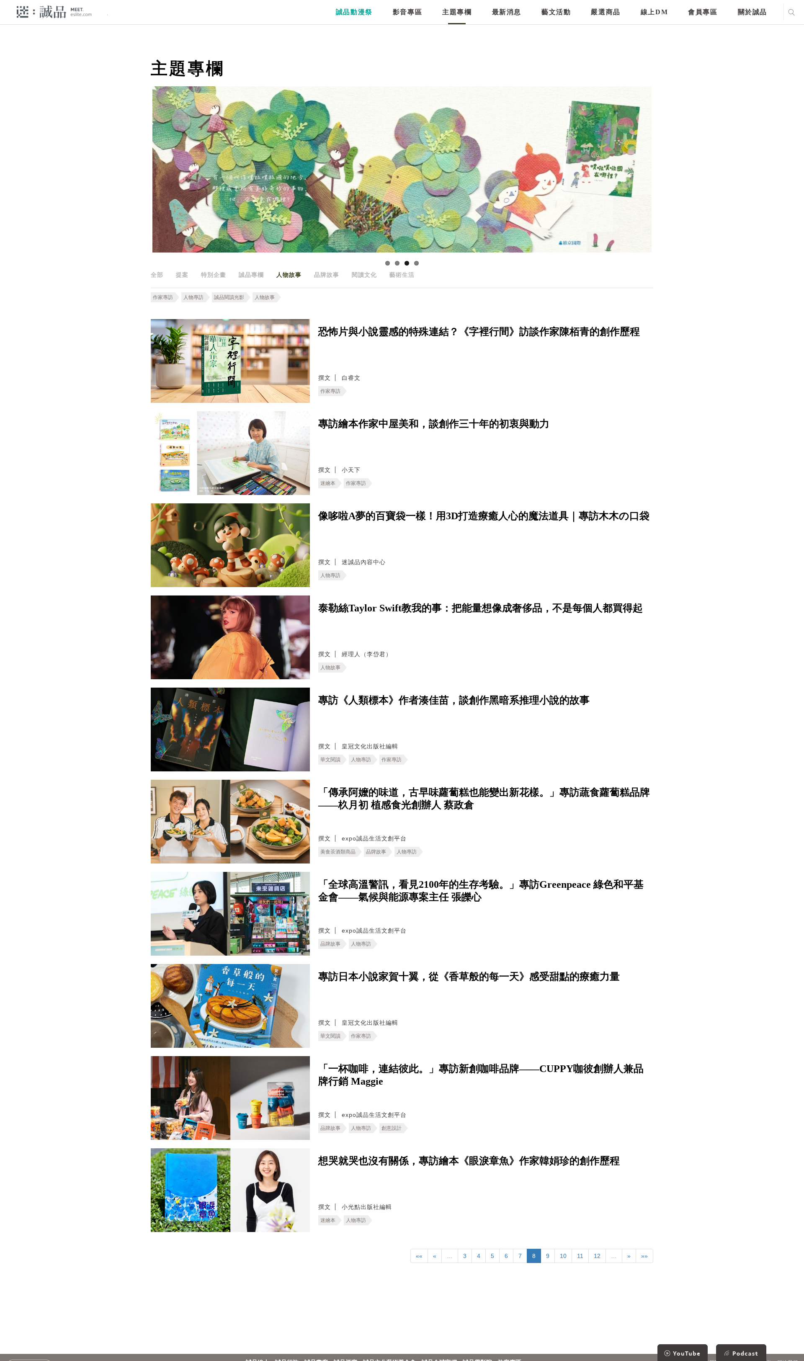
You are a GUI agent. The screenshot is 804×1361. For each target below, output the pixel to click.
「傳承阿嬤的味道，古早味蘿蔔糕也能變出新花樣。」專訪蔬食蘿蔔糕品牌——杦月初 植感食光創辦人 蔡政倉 (484, 798)
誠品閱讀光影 (229, 297)
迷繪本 (327, 483)
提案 (182, 274)
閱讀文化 (364, 274)
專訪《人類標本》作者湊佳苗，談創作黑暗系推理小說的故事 (454, 700)
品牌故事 (326, 274)
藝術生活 (402, 274)
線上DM (654, 11)
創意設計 (391, 1128)
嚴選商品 (605, 11)
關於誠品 (752, 11)
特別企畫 (213, 274)
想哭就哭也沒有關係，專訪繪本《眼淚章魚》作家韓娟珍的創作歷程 (469, 1160)
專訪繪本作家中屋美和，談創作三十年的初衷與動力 (433, 423)
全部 (157, 274)
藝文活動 (556, 11)
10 (563, 1256)
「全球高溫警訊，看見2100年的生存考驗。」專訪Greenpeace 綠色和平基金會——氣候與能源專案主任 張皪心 (481, 890)
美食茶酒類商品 (338, 852)
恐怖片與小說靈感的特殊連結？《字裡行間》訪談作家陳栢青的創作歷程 (479, 331)
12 (597, 1256)
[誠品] (54, 11)
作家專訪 (163, 297)
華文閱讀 (330, 760)
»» (644, 1256)
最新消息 (506, 11)
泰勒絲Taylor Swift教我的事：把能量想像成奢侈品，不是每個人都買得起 (480, 608)
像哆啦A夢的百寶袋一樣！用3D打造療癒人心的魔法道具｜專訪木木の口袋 (483, 515)
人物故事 (289, 274)
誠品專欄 (251, 274)
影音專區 (407, 11)
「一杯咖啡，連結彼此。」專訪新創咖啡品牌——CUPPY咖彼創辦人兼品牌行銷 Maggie (481, 1075)
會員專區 (702, 11)
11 (580, 1256)
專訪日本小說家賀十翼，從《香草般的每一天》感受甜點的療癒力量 (469, 976)
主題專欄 (457, 11)
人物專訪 (193, 297)
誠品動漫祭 (354, 11)
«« (419, 1256)
